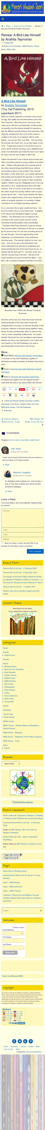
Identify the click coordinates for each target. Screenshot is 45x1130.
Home (6, 1046)
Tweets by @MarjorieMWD (12, 976)
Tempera (29, 1052)
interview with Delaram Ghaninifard (28, 356)
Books (8, 26)
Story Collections (11, 696)
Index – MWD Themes (12, 891)
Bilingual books (10, 666)
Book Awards (9, 717)
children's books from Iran (29, 404)
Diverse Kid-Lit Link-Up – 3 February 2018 (19, 568)
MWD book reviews (8, 407)
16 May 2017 (9, 43)
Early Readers (10, 672)
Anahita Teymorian (16, 105)
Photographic (9, 687)
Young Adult (9, 702)
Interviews (7, 710)
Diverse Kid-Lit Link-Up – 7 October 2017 (19, 587)
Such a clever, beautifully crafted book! (24, 440)
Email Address (13, 930)
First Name (7, 937)
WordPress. (38, 1052)
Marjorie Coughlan (21, 472)
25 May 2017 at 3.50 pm (19, 452)
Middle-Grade (9, 678)
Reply (7, 465)
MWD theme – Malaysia (12, 733)
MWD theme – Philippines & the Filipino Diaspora (22, 737)
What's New (11, 49)
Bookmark (8, 411)
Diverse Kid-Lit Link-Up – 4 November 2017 (20, 572)
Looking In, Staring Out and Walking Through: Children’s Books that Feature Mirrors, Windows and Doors (22, 898)
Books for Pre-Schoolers (23, 26)
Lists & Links (8, 714)
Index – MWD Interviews (12, 887)
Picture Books (9, 690)
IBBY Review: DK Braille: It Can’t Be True (34, 420)
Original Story (9, 655)
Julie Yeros (16, 448)
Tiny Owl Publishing (23, 407)
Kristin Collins (8, 815)
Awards (6, 659)
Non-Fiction (9, 684)
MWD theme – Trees (11, 741)
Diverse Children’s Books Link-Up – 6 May (11, 420)
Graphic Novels (10, 675)
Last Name (7, 944)
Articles (6, 652)
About (5, 648)
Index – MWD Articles (11, 882)
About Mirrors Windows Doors (15, 871)
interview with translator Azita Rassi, (25, 377)
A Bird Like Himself (13, 101)
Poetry (7, 693)
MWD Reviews (27, 46)
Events (5, 706)
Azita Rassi (14, 404)
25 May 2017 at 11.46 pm (22, 476)
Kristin (5, 823)
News (5, 745)
